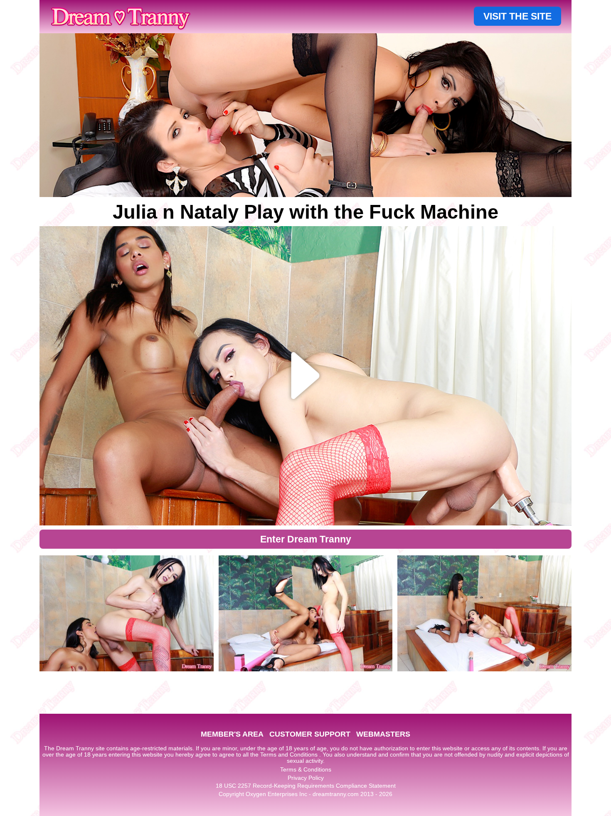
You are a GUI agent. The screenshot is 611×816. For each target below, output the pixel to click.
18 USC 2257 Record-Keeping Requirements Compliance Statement (306, 785)
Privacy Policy (306, 777)
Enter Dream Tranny (305, 539)
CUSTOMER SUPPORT (309, 734)
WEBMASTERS (383, 734)
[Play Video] (306, 376)
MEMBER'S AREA (232, 734)
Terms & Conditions (305, 769)
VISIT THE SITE (517, 16)
